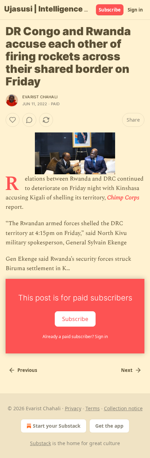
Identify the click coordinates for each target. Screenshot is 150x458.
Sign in (135, 10)
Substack (40, 443)
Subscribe (110, 10)
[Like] (13, 120)
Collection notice (123, 408)
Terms (92, 408)
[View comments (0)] (29, 120)
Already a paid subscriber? (75, 336)
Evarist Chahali (40, 96)
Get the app (109, 425)
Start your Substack (57, 425)
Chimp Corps (123, 197)
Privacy (73, 408)
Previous (27, 370)
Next (127, 370)
